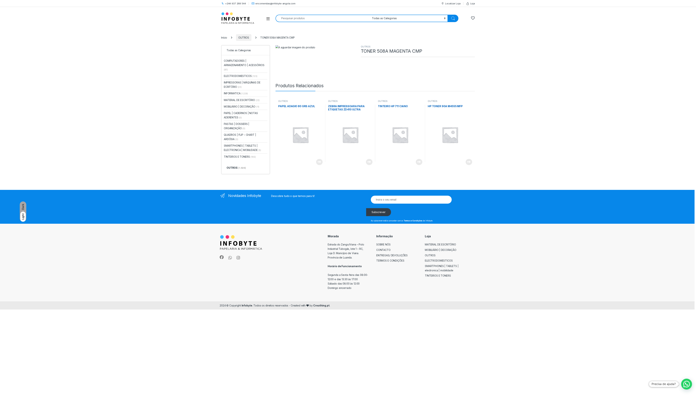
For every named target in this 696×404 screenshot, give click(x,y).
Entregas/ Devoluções (392, 255)
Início (224, 37)
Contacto (383, 249)
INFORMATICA (236, 93)
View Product (318, 162)
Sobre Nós (383, 244)
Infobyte (247, 305)
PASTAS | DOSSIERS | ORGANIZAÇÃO (236, 126)
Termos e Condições (390, 260)
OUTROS (243, 37)
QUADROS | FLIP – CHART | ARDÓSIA (240, 137)
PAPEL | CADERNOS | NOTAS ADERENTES (241, 115)
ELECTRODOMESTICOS (240, 75)
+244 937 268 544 (235, 3)
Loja (472, 3)
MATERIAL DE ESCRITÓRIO (242, 100)
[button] (686, 384)
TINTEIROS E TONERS (240, 156)
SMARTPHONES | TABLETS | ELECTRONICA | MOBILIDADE (242, 148)
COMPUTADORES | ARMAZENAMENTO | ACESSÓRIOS (244, 65)
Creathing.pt (321, 305)
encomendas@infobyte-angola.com (275, 3)
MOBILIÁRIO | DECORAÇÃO (241, 106)
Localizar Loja (453, 3)
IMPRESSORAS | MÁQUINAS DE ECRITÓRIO (242, 84)
